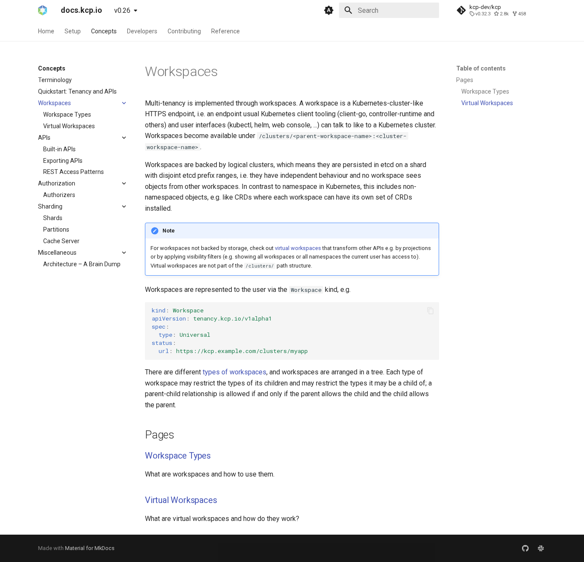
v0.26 (122, 10)
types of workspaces (234, 372)
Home (46, 31)
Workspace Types (178, 455)
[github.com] (525, 548)
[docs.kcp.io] (42, 10)
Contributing (184, 31)
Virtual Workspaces (181, 500)
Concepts (104, 31)
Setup (73, 31)
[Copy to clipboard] (430, 311)
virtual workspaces (298, 248)
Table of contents (481, 68)
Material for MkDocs (90, 548)
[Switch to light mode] (328, 10)
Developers (142, 31)
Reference (225, 31)
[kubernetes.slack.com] (541, 548)
